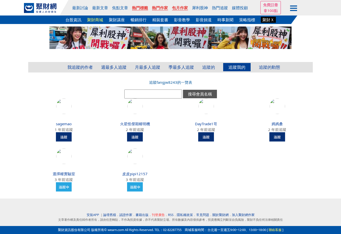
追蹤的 (208, 67)
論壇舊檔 (109, 214)
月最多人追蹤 (147, 67)
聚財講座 (117, 19)
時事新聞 (225, 19)
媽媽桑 (277, 123)
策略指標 (247, 19)
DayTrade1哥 (206, 123)
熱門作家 (160, 7)
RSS (170, 214)
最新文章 (100, 7)
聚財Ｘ (268, 19)
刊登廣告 (158, 214)
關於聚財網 (220, 214)
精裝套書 (160, 19)
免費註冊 (270, 4)
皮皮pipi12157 (135, 173)
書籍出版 (142, 214)
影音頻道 (204, 19)
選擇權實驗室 (64, 173)
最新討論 (80, 7)
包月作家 (180, 7)
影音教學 (182, 19)
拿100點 (271, 10)
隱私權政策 (185, 214)
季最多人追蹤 (181, 67)
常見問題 (202, 214)
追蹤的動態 (269, 67)
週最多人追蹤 (114, 67)
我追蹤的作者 (80, 67)
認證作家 (125, 214)
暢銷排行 (139, 19)
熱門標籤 (140, 7)
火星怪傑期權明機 (135, 123)
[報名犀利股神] (170, 37)
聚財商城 (95, 19)
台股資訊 (73, 19)
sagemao (64, 123)
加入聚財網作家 (243, 214)
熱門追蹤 (220, 7)
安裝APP (93, 214)
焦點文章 (120, 7)
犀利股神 (200, 7)
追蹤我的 (236, 67)
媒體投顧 (240, 7)
